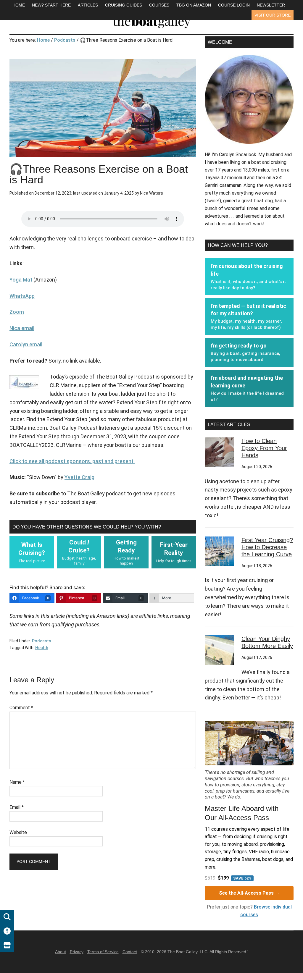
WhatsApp (22, 296)
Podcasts (41, 641)
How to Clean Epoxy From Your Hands (264, 448)
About (60, 951)
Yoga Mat (20, 280)
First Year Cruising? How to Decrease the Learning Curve (267, 547)
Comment (21, 707)
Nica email (21, 328)
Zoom (16, 312)
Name (17, 782)
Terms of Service (103, 951)
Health (41, 647)
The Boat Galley (151, 20)
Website (18, 832)
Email (16, 807)
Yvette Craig (79, 477)
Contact (130, 951)
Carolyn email (25, 344)
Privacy (76, 951)
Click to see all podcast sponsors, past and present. (72, 461)
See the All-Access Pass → (249, 893)
